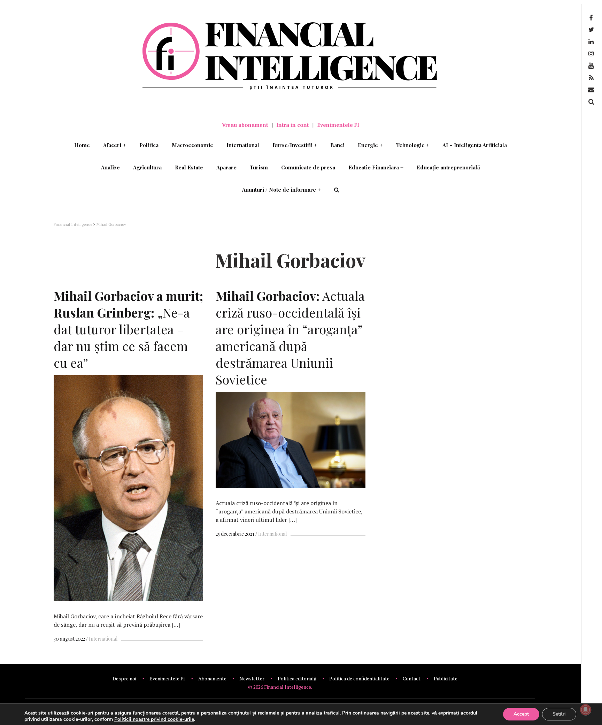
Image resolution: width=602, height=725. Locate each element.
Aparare (226, 167)
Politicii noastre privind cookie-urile (154, 719)
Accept (521, 714)
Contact (411, 678)
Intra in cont (292, 124)
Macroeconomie (192, 145)
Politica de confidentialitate (359, 678)
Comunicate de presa (308, 167)
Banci (337, 145)
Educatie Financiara (376, 167)
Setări (559, 714)
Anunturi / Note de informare (281, 189)
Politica (149, 145)
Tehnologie (413, 145)
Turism (259, 167)
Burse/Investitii (294, 145)
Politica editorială (297, 678)
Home (82, 145)
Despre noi (124, 678)
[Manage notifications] (585, 709)
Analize (110, 167)
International (242, 145)
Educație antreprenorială (448, 167)
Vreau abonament (245, 124)
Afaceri (114, 145)
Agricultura (147, 167)
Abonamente (212, 678)
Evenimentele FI (338, 124)
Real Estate (189, 167)
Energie (370, 145)
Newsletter (251, 678)
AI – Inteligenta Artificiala (474, 145)
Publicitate (445, 678)
